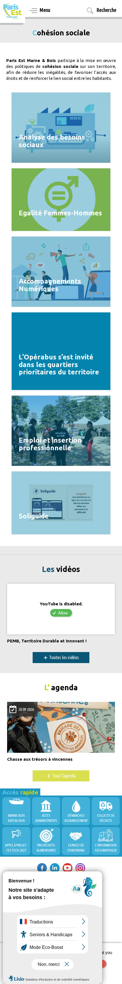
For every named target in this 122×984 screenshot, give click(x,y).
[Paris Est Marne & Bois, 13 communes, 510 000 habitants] (12, 11)
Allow (63, 612)
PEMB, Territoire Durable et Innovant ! (47, 641)
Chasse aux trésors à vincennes (40, 759)
